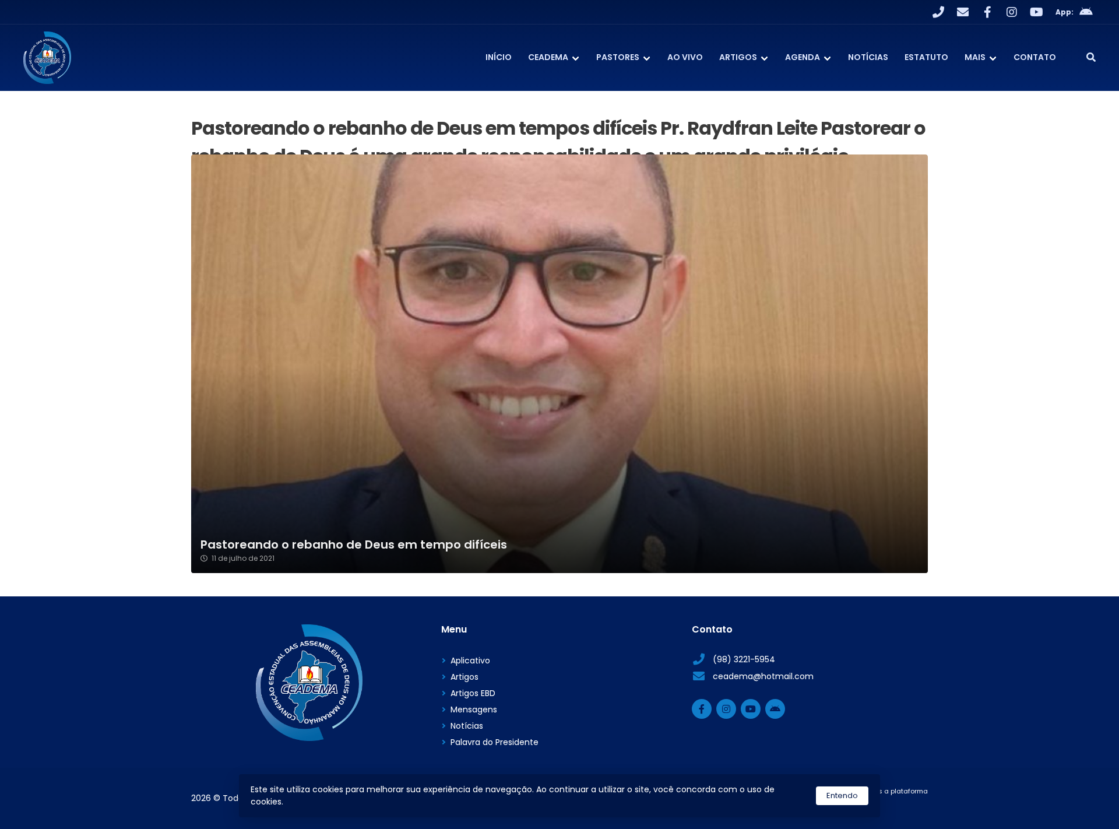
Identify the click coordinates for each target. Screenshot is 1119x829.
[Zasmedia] (899, 805)
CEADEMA (548, 57)
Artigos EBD (473, 693)
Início (498, 57)
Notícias (868, 57)
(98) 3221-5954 (744, 659)
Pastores (617, 57)
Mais (975, 57)
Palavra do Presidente (495, 742)
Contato (1035, 57)
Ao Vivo (685, 57)
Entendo (842, 795)
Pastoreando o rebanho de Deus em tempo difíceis (353, 545)
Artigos (738, 57)
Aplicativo (470, 660)
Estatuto (926, 57)
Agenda (802, 57)
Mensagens (474, 709)
